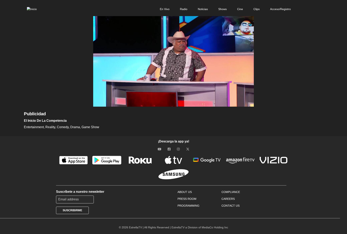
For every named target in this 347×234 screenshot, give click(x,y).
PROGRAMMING (188, 205)
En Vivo (164, 9)
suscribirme (72, 210)
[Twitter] (188, 149)
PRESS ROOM (187, 198)
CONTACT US (230, 205)
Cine (240, 9)
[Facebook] (169, 149)
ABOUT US (185, 192)
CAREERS (228, 198)
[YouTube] (159, 149)
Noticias (203, 9)
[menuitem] (165, 9)
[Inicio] (32, 9)
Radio (183, 9)
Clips (256, 9)
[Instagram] (178, 149)
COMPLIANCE (230, 192)
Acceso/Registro (280, 9)
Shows (222, 9)
